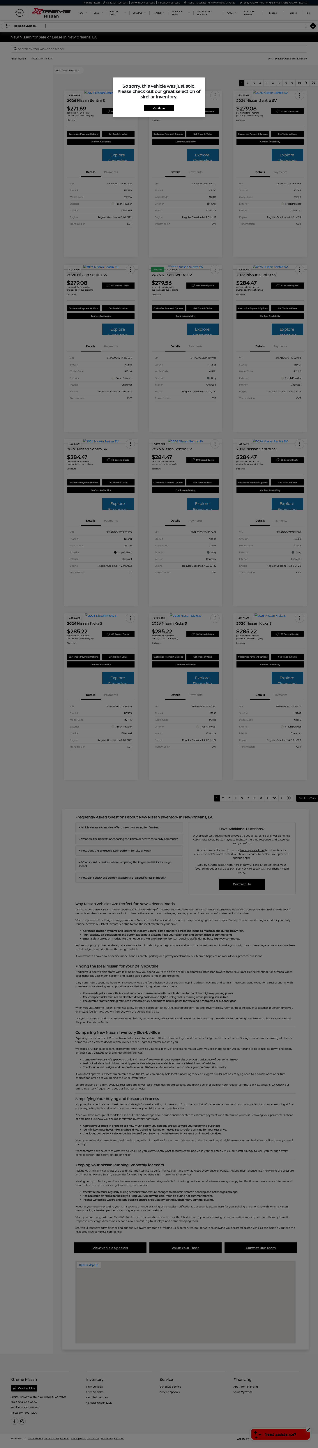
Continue (159, 108)
